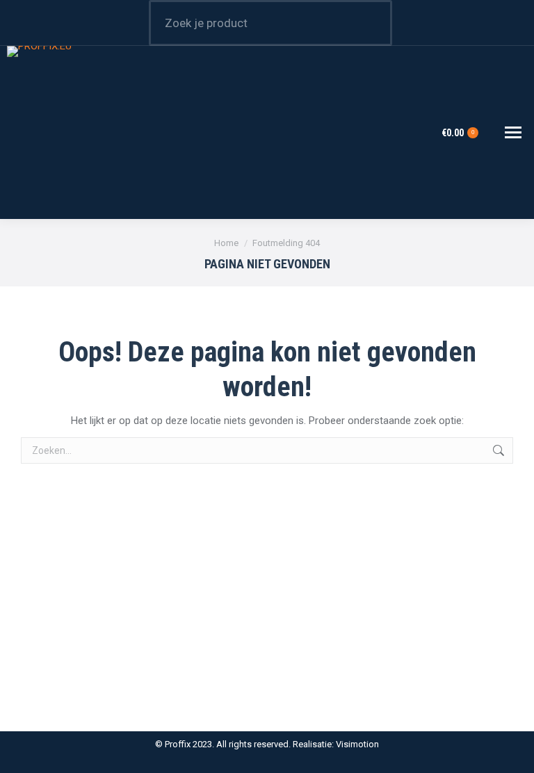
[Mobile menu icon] (513, 132)
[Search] (372, 23)
